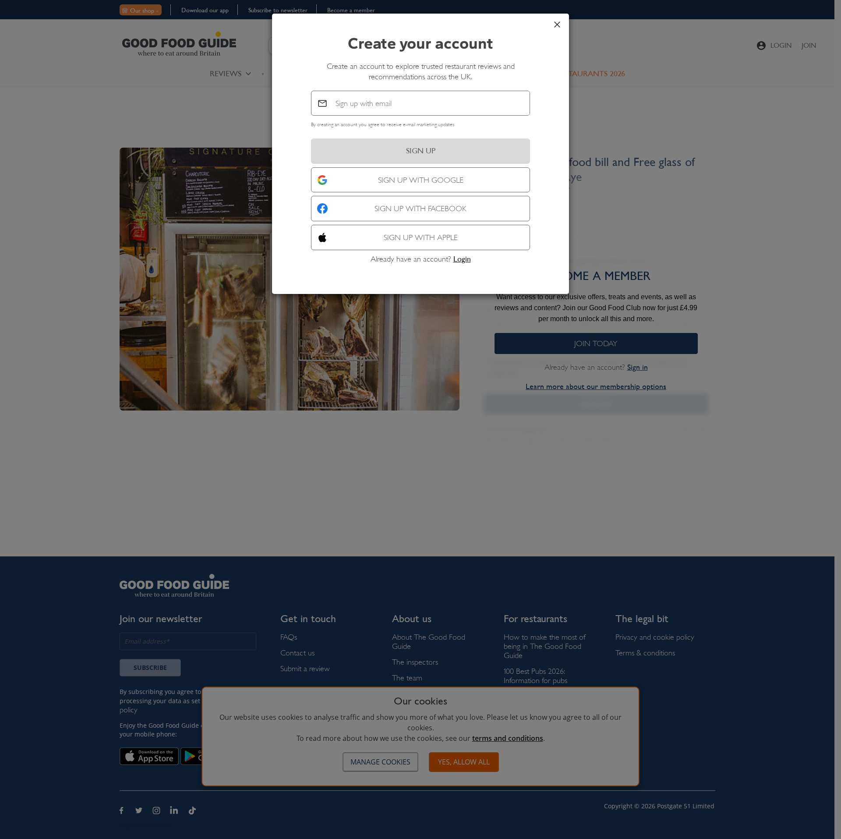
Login (462, 259)
